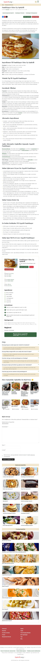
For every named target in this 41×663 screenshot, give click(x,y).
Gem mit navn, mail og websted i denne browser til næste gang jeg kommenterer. (19, 455)
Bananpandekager (6, 148)
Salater (21, 628)
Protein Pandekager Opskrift (27, 525)
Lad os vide (16, 335)
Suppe (21, 630)
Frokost (3, 634)
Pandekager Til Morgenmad (31, 12)
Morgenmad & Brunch (9, 4)
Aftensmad (4, 628)
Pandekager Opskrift (25, 513)
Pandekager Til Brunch (19, 12)
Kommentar (5, 426)
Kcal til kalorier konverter (8, 650)
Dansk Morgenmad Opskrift (8, 12)
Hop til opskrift (35, 16)
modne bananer (25, 150)
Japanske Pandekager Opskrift (9, 513)
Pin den (31, 266)
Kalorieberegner (21, 650)
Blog (21, 638)
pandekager (22, 148)
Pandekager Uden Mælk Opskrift (27, 476)
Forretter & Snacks (6, 632)
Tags (21, 636)
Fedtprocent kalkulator (33, 650)
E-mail (4, 450)
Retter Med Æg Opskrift (7, 525)
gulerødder (30, 159)
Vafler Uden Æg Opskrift (8, 488)
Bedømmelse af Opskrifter (8, 422)
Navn (3, 445)
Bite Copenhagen (23, 634)
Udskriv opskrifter (27, 16)
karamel (20, 112)
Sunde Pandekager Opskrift (26, 501)
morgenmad (34, 148)
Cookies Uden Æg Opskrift (8, 476)
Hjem (3, 4)
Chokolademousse (6, 156)
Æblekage (4, 153)
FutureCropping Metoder (25, 632)
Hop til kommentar (9, 269)
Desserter (4, 630)
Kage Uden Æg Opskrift (25, 488)
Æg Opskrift (5, 501)
